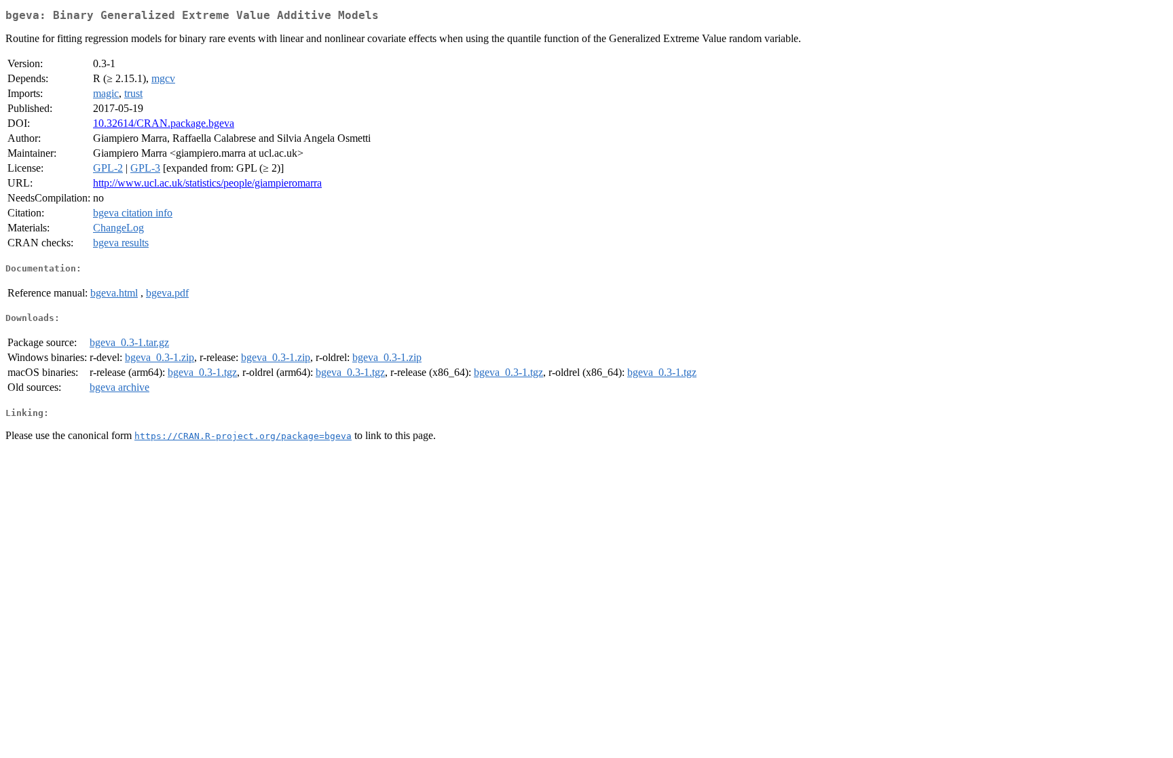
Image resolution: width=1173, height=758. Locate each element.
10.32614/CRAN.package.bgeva (163, 123)
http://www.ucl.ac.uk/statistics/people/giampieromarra (207, 183)
